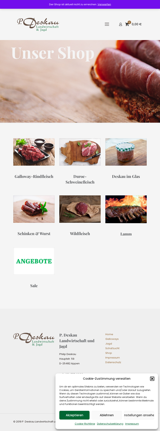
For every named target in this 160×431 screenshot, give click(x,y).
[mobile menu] (107, 24)
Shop (108, 353)
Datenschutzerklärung (110, 423)
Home (109, 334)
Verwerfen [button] (104, 4)
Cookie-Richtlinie (85, 423)
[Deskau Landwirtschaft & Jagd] (38, 24)
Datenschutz (113, 362)
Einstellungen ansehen (139, 415)
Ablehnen (107, 415)
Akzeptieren (74, 415)
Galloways (112, 339)
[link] (34, 152)
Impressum (132, 423)
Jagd (108, 343)
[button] (152, 379)
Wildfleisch (80, 233)
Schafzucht (112, 348)
